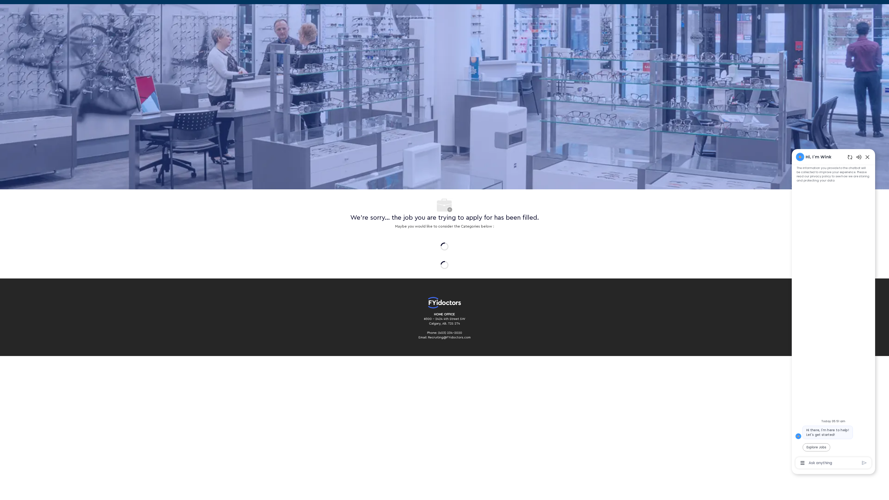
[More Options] (802, 463)
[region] (833, 309)
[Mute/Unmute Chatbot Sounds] (858, 156)
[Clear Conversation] (850, 157)
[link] (444, 302)
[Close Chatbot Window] (867, 157)
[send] (864, 463)
